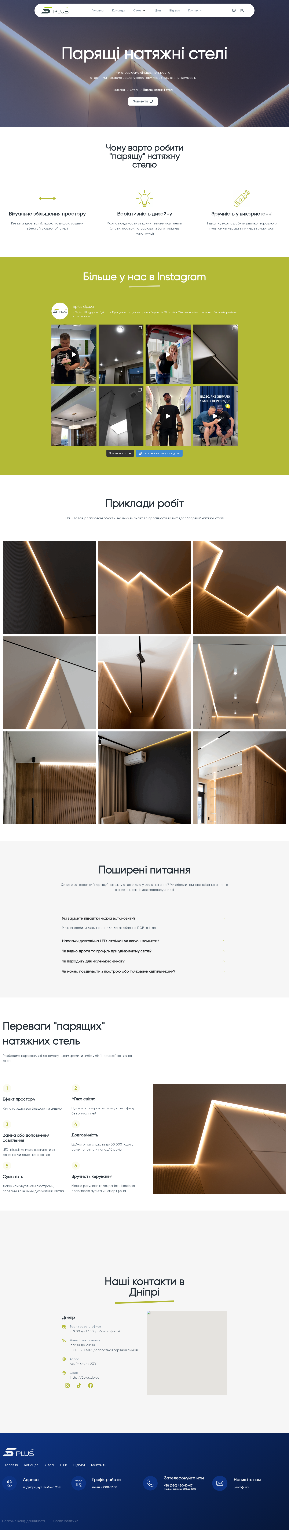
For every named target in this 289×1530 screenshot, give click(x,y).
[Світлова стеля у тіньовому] (121, 416)
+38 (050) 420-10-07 (178, 1485)
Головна (119, 89)
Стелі (134, 89)
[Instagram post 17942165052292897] (168, 416)
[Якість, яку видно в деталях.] (215, 354)
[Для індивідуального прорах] (73, 354)
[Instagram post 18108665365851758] (168, 354)
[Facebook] (90, 1385)
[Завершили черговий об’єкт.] (121, 354)
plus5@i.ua (241, 1487)
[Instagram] (67, 1385)
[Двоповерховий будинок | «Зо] (73, 416)
